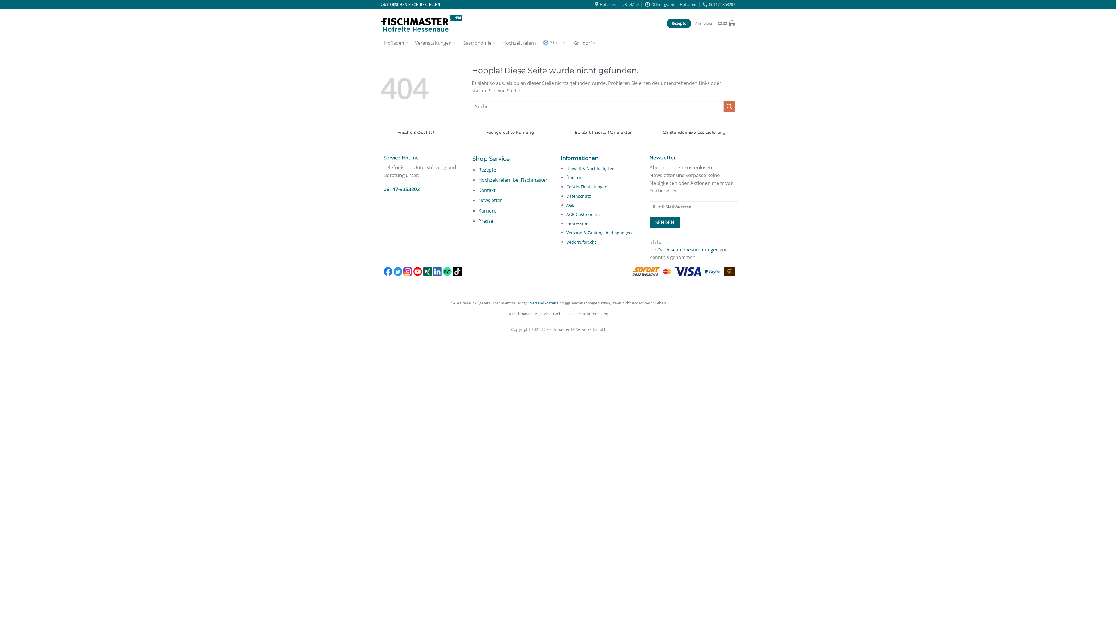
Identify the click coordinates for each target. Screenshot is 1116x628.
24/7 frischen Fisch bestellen (410, 4)
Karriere (487, 211)
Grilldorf (583, 43)
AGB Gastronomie (583, 214)
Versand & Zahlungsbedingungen (599, 233)
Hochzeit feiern (519, 43)
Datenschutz (578, 196)
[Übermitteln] (729, 106)
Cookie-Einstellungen (586, 187)
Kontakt (487, 190)
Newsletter (490, 200)
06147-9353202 (402, 189)
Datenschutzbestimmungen (688, 250)
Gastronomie (476, 43)
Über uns (575, 177)
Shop (555, 43)
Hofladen (394, 43)
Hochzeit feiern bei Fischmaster (513, 180)
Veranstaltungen (433, 43)
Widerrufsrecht (581, 242)
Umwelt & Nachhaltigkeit (590, 168)
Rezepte (487, 170)
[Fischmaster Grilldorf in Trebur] (421, 23)
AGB (570, 205)
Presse (485, 221)
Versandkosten (543, 303)
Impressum (577, 223)
